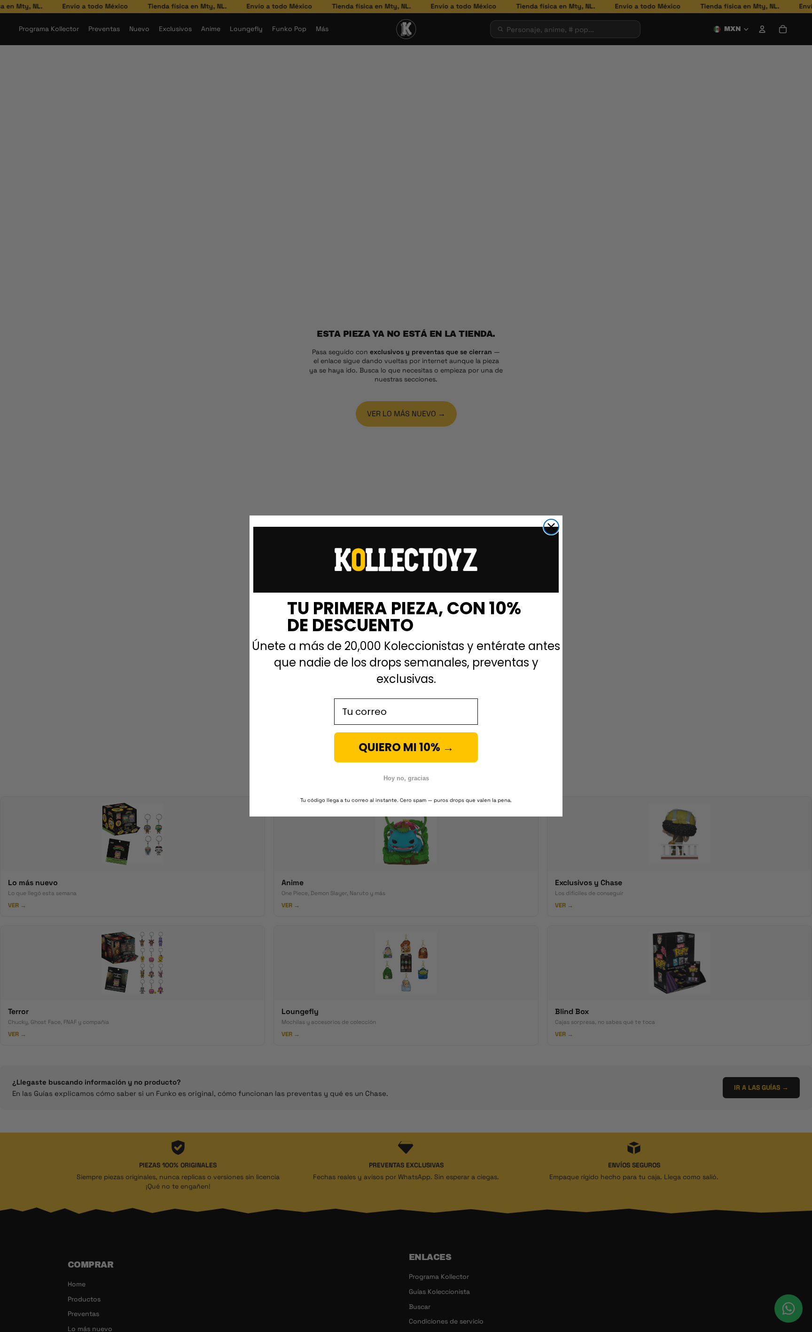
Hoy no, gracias (406, 778)
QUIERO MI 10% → (406, 747)
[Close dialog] (551, 526)
